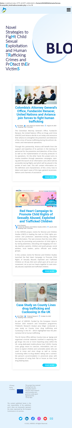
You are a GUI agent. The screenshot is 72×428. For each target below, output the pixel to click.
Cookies (12, 389)
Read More (49, 177)
